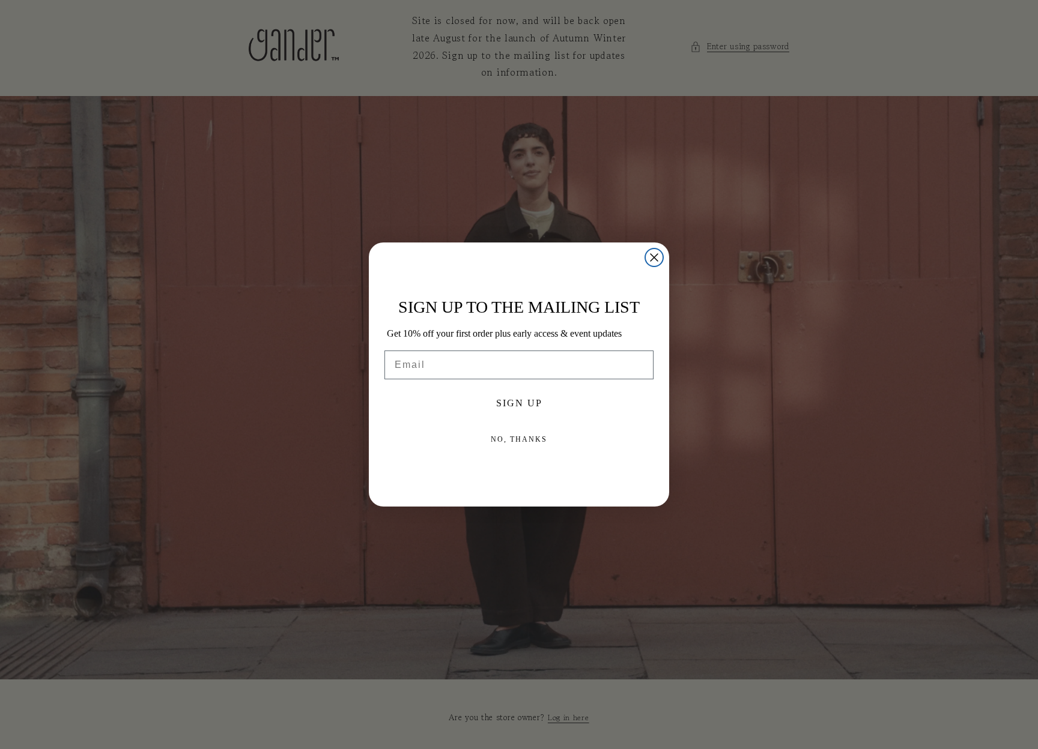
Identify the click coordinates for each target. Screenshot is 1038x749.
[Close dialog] (654, 257)
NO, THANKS (519, 439)
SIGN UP (519, 403)
